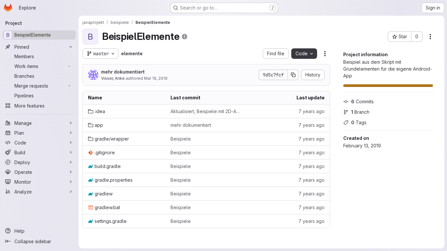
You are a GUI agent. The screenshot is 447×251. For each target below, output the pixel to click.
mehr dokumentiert (123, 72)
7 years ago (311, 111)
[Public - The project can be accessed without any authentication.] (184, 36)
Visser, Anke (113, 78)
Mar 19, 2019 (156, 78)
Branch (360, 112)
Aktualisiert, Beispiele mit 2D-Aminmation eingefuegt (206, 111)
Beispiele (180, 139)
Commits (362, 101)
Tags (359, 122)
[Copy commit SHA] (293, 75)
